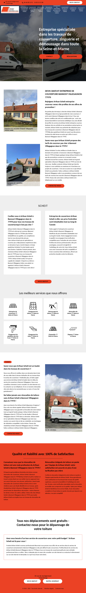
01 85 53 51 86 (38, 2)
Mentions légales (49, 588)
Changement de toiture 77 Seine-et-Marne (32, 9)
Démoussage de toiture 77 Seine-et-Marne (40, 9)
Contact (49, 56)
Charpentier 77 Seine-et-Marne (73, 9)
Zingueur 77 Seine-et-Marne (81, 9)
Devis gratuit (75, 2)
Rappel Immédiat (52, 581)
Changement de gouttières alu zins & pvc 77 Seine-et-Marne (57, 9)
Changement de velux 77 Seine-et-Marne (65, 9)
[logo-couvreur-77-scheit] (10, 9)
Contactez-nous (54, 186)
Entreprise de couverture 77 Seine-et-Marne (24, 9)
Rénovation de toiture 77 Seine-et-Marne (48, 9)
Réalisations (72, 56)
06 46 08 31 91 (28, 2)
